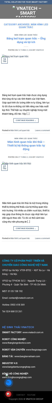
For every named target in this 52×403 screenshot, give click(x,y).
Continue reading (26, 120)
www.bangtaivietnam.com (27, 356)
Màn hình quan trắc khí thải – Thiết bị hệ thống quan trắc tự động (26, 145)
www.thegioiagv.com (36, 349)
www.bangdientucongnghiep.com (18, 366)
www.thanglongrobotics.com (16, 342)
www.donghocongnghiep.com (17, 377)
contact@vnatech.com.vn (21, 298)
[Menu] (4, 11)
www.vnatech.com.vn (33, 332)
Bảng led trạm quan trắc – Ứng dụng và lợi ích (26, 40)
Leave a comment (42, 130)
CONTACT (20, 395)
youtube (31, 395)
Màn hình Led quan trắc (25, 35)
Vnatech (40, 50)
